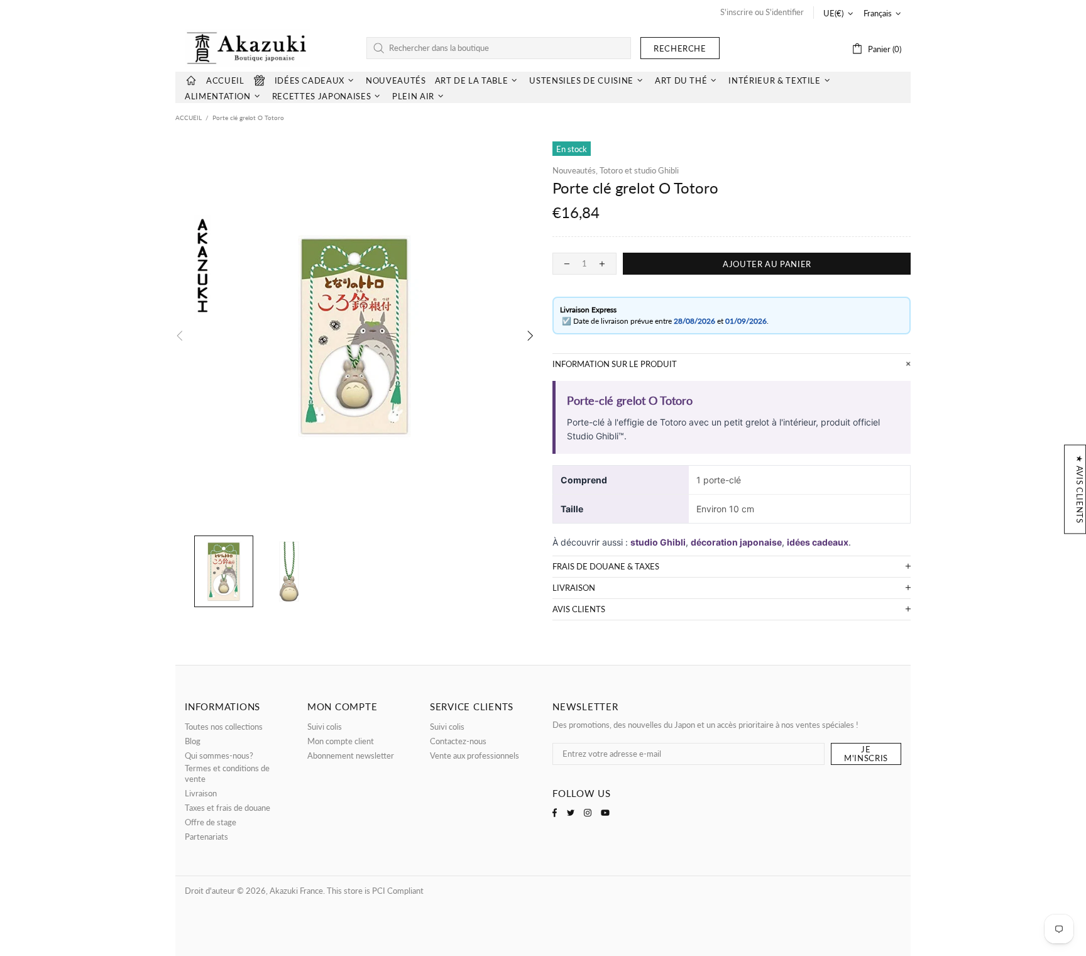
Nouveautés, (575, 170)
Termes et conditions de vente (227, 773)
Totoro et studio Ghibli (639, 170)
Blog (192, 741)
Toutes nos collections (224, 727)
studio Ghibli (658, 542)
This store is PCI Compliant (375, 891)
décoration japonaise (736, 542)
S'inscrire (736, 12)
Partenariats (206, 837)
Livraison (201, 793)
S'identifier (784, 12)
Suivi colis (324, 727)
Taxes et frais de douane (227, 808)
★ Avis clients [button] (1080, 489)
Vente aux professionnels (474, 755)
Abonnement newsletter (350, 755)
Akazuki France (247, 48)
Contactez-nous (458, 741)
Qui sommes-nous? (219, 755)
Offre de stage (210, 822)
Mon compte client (340, 741)
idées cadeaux (817, 542)
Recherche (680, 48)
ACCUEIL (188, 117)
